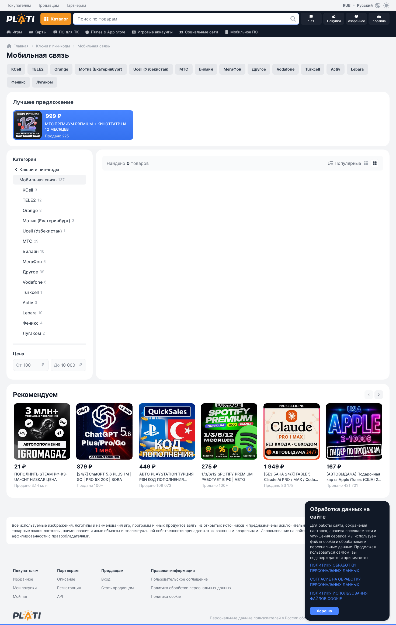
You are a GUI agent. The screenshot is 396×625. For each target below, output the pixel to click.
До (57, 365)
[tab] (366, 163)
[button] (293, 18)
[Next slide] (378, 394)
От (19, 365)
